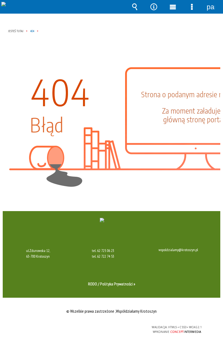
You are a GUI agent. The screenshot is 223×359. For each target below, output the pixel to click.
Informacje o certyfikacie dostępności (42, 328)
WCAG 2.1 (124, 327)
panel (211, 7)
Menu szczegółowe (192, 7)
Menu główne (173, 7)
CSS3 (107, 327)
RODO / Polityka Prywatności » (111, 284)
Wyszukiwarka (135, 7)
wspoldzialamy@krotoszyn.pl (178, 250)
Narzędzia (154, 7)
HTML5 (99, 327)
